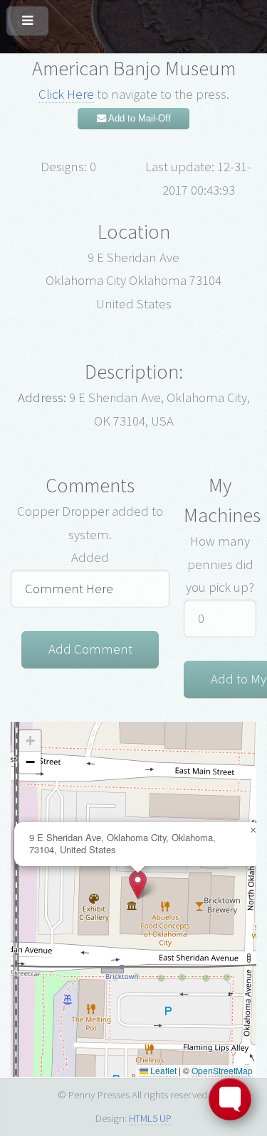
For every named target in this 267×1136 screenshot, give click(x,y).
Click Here (66, 94)
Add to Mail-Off (138, 118)
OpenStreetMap (222, 1070)
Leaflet (162, 1070)
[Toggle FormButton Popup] (230, 1099)
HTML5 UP (150, 1118)
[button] (138, 884)
